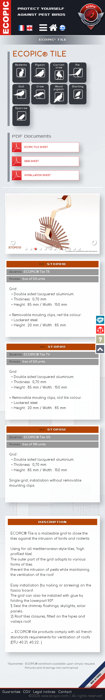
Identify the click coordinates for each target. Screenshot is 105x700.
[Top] (100, 349)
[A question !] (100, 339)
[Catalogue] (100, 330)
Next (94, 242)
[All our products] (100, 320)
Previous (12, 242)
